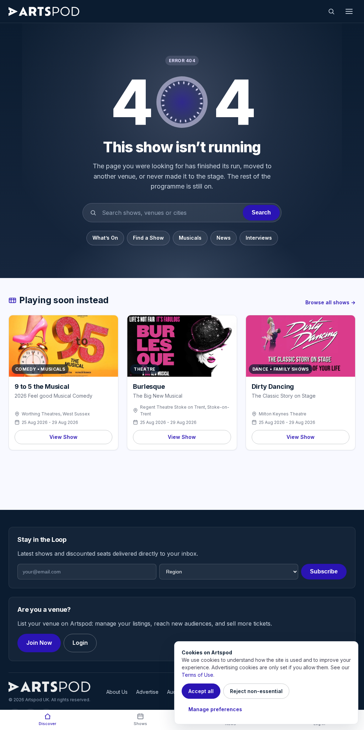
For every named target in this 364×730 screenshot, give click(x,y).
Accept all (201, 691)
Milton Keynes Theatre (282, 413)
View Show (63, 437)
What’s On (105, 238)
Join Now (39, 642)
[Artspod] (49, 686)
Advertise (147, 692)
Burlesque (149, 386)
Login (80, 642)
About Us (117, 692)
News (223, 238)
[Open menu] (349, 11)
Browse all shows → (330, 302)
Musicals (190, 238)
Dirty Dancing (273, 386)
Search (261, 212)
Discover (47, 723)
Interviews (259, 238)
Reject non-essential (256, 691)
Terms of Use (197, 675)
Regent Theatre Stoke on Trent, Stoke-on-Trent (184, 410)
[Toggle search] (331, 11)
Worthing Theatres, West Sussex (56, 413)
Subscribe (324, 571)
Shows (140, 723)
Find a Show (148, 238)
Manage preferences (215, 709)
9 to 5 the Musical (42, 386)
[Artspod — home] (44, 11)
